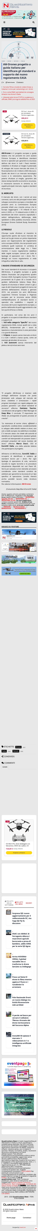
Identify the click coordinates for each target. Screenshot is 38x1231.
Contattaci (27, 1218)
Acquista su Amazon (19, 852)
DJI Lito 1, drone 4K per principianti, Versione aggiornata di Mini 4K (28, 113)
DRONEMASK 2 (20, 508)
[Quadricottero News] (19, 9)
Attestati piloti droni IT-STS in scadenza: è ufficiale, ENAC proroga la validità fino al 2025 (18, 98)
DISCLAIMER (26, 1171)
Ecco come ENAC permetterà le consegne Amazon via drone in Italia (18, 93)
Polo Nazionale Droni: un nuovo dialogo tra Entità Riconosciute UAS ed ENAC (21, 1001)
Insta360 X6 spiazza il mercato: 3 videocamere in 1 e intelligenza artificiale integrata (21, 1041)
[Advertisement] (17, 371)
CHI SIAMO (6, 1193)
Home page (11, 1218)
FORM (4, 1178)
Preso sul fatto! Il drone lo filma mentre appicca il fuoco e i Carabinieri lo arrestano (22, 982)
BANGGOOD (6, 508)
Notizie (16, 61)
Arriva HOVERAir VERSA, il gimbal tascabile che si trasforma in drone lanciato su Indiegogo (21, 961)
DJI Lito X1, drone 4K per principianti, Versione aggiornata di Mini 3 (28, 136)
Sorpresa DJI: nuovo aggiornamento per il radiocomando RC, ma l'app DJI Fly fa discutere (21, 918)
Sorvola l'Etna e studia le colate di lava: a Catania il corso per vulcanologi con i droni (17, 88)
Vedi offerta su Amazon (28, 126)
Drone (9, 61)
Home (3, 61)
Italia (23, 61)
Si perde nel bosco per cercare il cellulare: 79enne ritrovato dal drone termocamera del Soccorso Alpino (21, 1020)
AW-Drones (26, 484)
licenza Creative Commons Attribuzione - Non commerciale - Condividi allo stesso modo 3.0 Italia (19, 1184)
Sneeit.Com (22, 1227)
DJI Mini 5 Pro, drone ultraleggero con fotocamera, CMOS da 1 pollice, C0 (18, 845)
